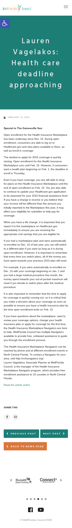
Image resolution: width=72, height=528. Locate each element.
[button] (5, 23)
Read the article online (17, 384)
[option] (23, 480)
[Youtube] (41, 511)
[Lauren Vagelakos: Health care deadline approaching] (7, 417)
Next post (52, 433)
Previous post (23, 433)
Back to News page (27, 446)
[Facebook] (30, 511)
